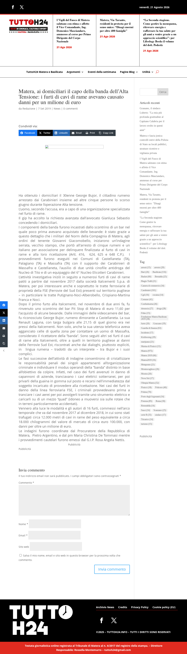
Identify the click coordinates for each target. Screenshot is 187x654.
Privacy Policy (139, 607)
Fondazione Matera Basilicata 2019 (154, 317)
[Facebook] (4, 305)
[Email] (4, 328)
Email (23, 535)
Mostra (146, 373)
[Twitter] (4, 313)
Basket (146, 276)
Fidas (145, 313)
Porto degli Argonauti (152, 396)
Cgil (145, 295)
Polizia (146, 392)
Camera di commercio (152, 285)
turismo (146, 424)
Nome (23, 524)
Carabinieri (148, 290)
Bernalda (161, 276)
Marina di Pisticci (151, 346)
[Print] (4, 336)
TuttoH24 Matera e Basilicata (44, 72)
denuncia (147, 308)
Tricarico (147, 419)
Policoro (161, 387)
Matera (146, 351)
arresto (159, 267)
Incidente (147, 332)
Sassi (145, 410)
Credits (122, 607)
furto (145, 323)
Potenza (146, 401)
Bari (145, 272)
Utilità (146, 72)
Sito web (24, 546)
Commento (26, 482)
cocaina (158, 295)
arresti (146, 267)
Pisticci (146, 387)
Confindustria (149, 304)
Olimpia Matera (150, 383)
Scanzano (160, 410)
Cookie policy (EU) (163, 607)
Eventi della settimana (102, 72)
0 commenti (70, 108)
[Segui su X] (21, 7)
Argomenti (73, 72)
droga (161, 308)
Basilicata (159, 272)
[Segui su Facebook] (13, 7)
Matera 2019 (148, 355)
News (57, 108)
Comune (147, 299)
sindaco (160, 415)
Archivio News (105, 607)
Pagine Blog (127, 72)
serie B (146, 415)
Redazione (28, 108)
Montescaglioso (150, 369)
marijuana (147, 342)
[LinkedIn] (4, 320)
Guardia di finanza (151, 328)
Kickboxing (148, 337)
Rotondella (148, 405)
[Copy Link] (4, 343)
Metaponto (148, 364)
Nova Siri (147, 378)
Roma (160, 401)
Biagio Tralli (148, 281)
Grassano (159, 323)
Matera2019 (148, 360)
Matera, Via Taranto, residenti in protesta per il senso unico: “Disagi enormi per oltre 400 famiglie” (116, 25)
